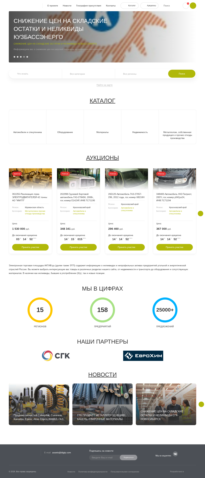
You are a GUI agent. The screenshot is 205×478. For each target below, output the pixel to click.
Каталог (102, 100)
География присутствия (88, 5)
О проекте (52, 5)
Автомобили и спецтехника (79, 212)
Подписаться (128, 457)
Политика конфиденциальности (92, 472)
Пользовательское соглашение (125, 472)
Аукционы (102, 157)
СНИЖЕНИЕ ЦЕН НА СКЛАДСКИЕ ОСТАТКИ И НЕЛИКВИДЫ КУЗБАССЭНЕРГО (55, 43)
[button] (14, 57)
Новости (67, 5)
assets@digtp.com (61, 452)
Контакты (111, 5)
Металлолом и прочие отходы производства (35, 212)
